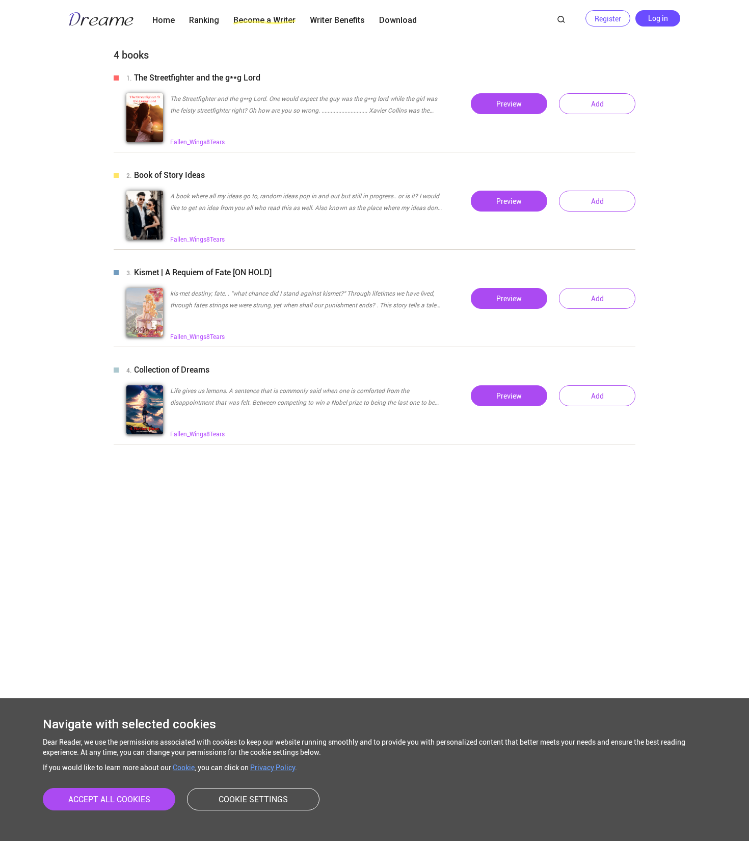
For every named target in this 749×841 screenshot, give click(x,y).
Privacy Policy (272, 768)
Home (163, 20)
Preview (509, 104)
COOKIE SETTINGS (253, 799)
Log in (658, 18)
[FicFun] (101, 20)
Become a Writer (264, 20)
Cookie (184, 768)
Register (608, 19)
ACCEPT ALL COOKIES (109, 799)
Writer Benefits (337, 20)
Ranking (204, 20)
